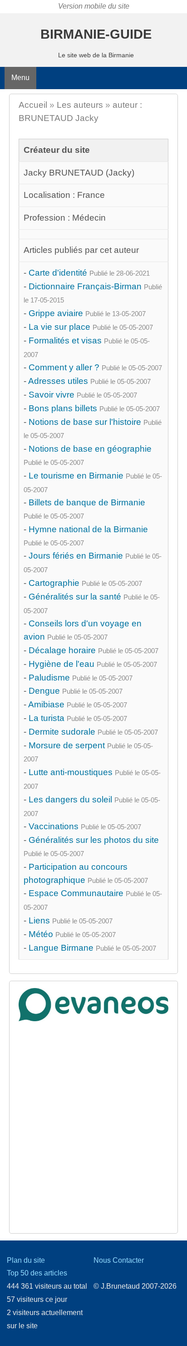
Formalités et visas (65, 340)
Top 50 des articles (37, 1273)
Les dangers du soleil (70, 799)
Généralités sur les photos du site (94, 840)
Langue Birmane (61, 948)
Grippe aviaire (56, 313)
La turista (46, 718)
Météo (41, 934)
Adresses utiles (58, 381)
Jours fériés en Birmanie (76, 555)
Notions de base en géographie (90, 449)
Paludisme (49, 677)
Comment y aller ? (64, 367)
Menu (20, 77)
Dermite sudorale (62, 731)
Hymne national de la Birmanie (88, 529)
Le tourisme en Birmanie (76, 475)
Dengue (44, 691)
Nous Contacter (119, 1260)
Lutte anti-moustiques (71, 772)
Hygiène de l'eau (61, 664)
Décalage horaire (62, 650)
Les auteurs (80, 105)
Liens (39, 920)
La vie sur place (59, 327)
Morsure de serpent (67, 745)
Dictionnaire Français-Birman (85, 286)
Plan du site (26, 1260)
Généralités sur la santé (75, 596)
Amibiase (46, 704)
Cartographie (54, 583)
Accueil (33, 105)
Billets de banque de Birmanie (87, 502)
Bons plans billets (63, 408)
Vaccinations (54, 826)
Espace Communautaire (76, 893)
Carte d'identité (58, 272)
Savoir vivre (51, 394)
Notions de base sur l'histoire (85, 422)
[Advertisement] (93, 1119)
